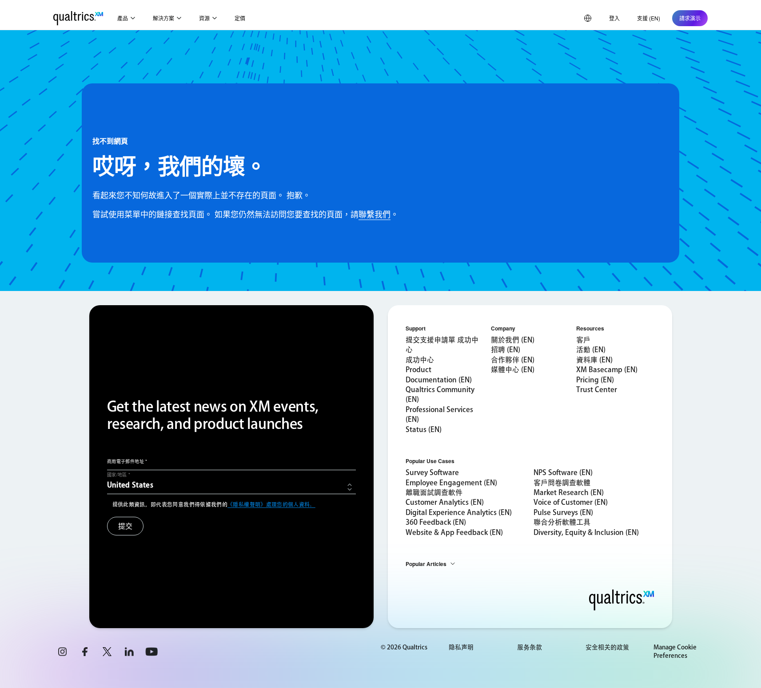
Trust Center (596, 389)
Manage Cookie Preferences (675, 651)
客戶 (583, 339)
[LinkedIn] (129, 651)
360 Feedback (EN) (436, 522)
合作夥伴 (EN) (512, 359)
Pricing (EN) (595, 379)
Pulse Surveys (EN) (563, 512)
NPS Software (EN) (563, 472)
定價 (240, 18)
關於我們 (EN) (512, 339)
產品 (122, 18)
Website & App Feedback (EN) (454, 532)
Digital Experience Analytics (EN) (459, 512)
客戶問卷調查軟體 (562, 482)
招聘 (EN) (505, 349)
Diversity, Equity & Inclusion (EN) (586, 532)
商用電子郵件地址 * (127, 461)
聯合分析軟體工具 (562, 522)
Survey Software (432, 472)
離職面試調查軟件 (434, 492)
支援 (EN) (648, 18)
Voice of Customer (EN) (571, 502)
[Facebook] (85, 651)
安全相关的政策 (607, 647)
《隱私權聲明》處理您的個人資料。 (271, 504)
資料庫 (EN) (594, 359)
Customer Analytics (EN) (445, 502)
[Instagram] (62, 651)
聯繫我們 (374, 214)
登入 (614, 18)
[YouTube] (151, 651)
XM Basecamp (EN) (606, 369)
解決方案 (163, 18)
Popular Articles (426, 564)
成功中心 (420, 359)
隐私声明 (461, 647)
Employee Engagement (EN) (451, 482)
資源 (204, 18)
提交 (125, 526)
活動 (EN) (591, 349)
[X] (107, 651)
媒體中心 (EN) (512, 369)
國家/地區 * (119, 474)
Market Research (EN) (569, 492)
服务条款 (529, 647)
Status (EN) (424, 429)
